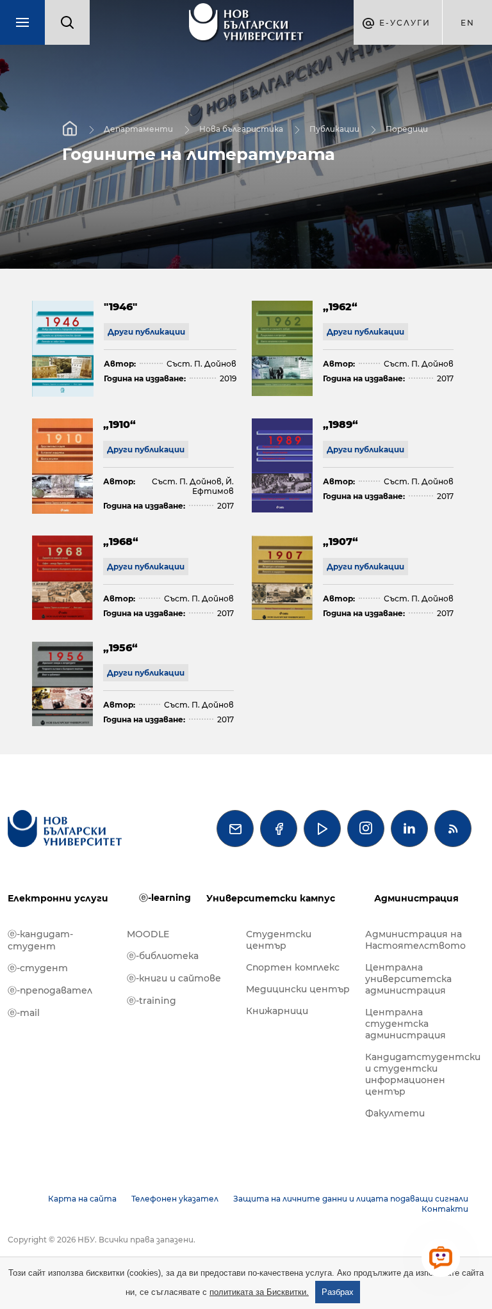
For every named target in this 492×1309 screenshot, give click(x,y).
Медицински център (298, 989)
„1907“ (340, 542)
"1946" (120, 307)
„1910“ (119, 424)
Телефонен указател (174, 1198)
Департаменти (138, 129)
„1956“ (120, 648)
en (468, 23)
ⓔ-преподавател (50, 990)
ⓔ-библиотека (163, 956)
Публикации (334, 129)
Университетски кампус (270, 898)
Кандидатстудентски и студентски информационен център (418, 1074)
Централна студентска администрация (405, 1023)
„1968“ (120, 542)
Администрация (416, 898)
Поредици (407, 129)
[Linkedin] (409, 828)
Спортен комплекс (293, 967)
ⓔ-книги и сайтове (174, 978)
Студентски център (278, 939)
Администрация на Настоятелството (415, 939)
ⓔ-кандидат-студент (40, 940)
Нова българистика (241, 129)
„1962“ (340, 307)
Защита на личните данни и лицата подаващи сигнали (350, 1198)
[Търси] (67, 22)
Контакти (445, 1209)
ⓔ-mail (24, 1013)
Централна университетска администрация (408, 979)
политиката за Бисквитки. (259, 1292)
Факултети (395, 1113)
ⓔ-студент (38, 968)
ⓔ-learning (165, 897)
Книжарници (277, 1011)
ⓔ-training (151, 1000)
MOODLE (148, 934)
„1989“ (340, 424)
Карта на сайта (82, 1198)
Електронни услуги (58, 898)
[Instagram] (365, 828)
